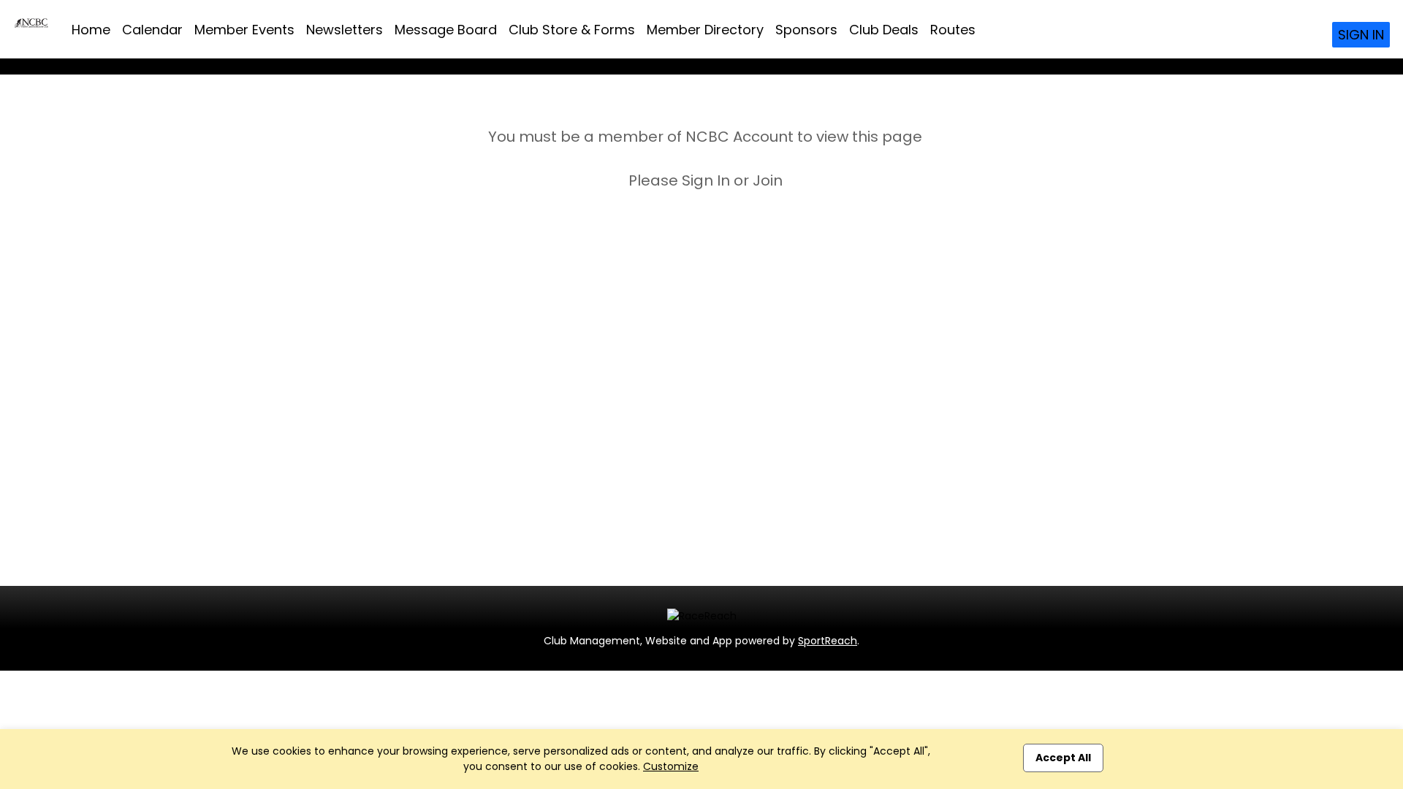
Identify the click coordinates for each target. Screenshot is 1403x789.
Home (91, 29)
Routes (953, 29)
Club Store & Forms (572, 29)
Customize (671, 766)
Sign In (1361, 35)
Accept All (1063, 757)
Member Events (244, 29)
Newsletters (344, 29)
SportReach (827, 640)
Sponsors (806, 29)
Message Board (446, 29)
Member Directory (705, 29)
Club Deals (884, 29)
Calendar (152, 29)
